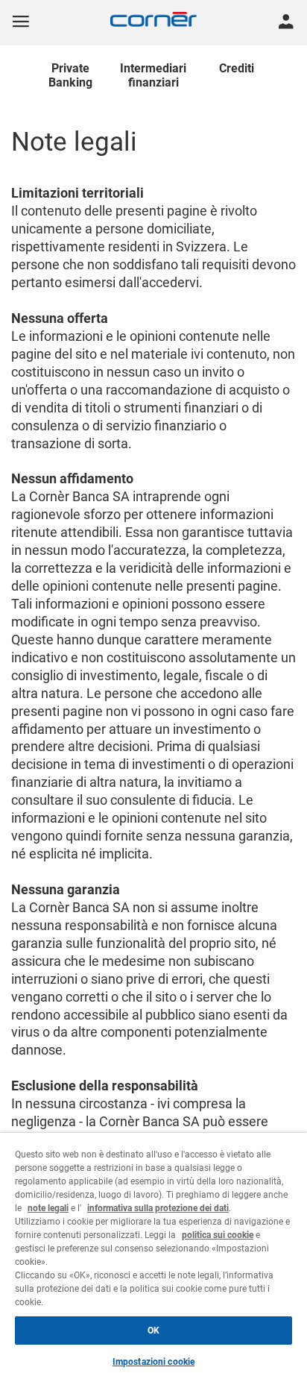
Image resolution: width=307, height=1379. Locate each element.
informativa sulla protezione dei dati (158, 1208)
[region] (153, 1256)
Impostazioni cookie (153, 1362)
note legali (48, 1208)
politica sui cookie (217, 1235)
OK (153, 1330)
